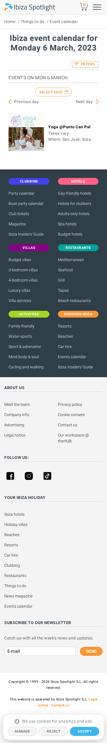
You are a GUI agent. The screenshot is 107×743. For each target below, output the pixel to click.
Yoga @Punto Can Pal (69, 127)
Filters (87, 64)
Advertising (14, 425)
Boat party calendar (26, 203)
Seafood (65, 270)
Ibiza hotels (14, 514)
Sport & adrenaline (25, 346)
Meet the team (17, 404)
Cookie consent (71, 414)
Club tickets (19, 213)
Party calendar (22, 193)
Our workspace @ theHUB (74, 438)
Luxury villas (19, 290)
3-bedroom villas (23, 270)
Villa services (20, 300)
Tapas (63, 290)
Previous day (26, 101)
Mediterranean (71, 259)
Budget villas (20, 259)
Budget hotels (70, 234)
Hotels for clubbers (74, 203)
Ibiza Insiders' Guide (26, 234)
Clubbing (12, 565)
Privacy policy (70, 404)
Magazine (17, 224)
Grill (61, 280)
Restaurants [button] (78, 248)
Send (91, 651)
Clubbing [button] (29, 181)
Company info (16, 414)
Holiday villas (15, 524)
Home (9, 21)
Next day (84, 101)
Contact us (67, 425)
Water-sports (20, 336)
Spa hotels (67, 224)
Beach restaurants (74, 300)
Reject (53, 731)
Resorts (65, 326)
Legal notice (14, 435)
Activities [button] (29, 314)
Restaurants (15, 575)
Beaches (65, 336)
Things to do (33, 21)
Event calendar (64, 21)
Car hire (65, 346)
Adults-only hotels (74, 213)
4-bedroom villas (23, 280)
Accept (85, 731)
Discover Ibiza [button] (78, 314)
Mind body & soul (24, 356)
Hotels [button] (78, 181)
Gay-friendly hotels (74, 193)
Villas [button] (29, 248)
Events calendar (72, 356)
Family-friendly (22, 326)
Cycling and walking (26, 367)
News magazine (18, 596)
